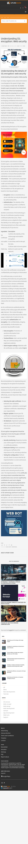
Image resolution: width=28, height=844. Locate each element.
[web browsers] (14, 145)
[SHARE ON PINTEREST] (9, 545)
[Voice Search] (25, 21)
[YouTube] (2, 783)
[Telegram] (4, 783)
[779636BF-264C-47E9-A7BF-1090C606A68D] (14, 523)
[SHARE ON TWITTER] (2, 545)
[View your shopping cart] (26, 8)
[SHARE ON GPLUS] (7, 545)
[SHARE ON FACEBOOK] (4, 545)
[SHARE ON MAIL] (12, 545)
